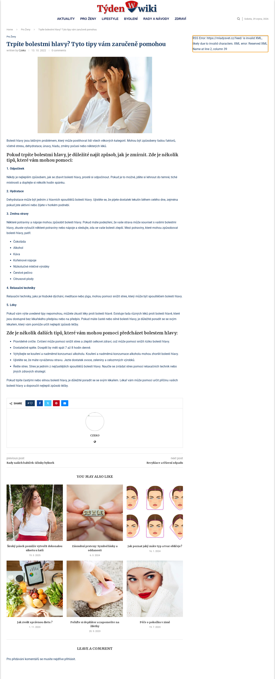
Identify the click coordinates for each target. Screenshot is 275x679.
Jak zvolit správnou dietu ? (35, 622)
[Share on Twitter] (47, 403)
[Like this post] (31, 403)
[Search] (238, 18)
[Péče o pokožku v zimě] (155, 589)
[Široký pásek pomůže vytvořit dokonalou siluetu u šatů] (35, 513)
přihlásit (69, 659)
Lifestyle (110, 18)
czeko (22, 50)
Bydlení (131, 18)
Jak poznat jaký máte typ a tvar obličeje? (155, 546)
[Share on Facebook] (40, 403)
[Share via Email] (64, 403)
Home (10, 29)
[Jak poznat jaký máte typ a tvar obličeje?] (155, 513)
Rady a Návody (156, 18)
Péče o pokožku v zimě (155, 622)
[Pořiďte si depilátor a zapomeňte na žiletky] (95, 589)
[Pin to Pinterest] (56, 403)
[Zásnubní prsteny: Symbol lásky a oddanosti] (95, 513)
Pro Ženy (88, 18)
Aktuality (66, 18)
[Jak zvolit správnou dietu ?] (35, 589)
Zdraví (180, 18)
